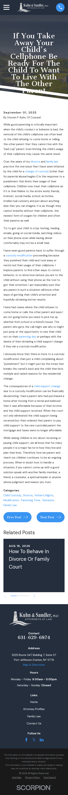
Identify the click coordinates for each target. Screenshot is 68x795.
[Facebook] (26, 740)
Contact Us (34, 723)
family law (52, 161)
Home (34, 702)
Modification (11, 500)
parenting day (27, 336)
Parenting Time (30, 500)
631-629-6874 (34, 637)
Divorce (28, 495)
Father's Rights (44, 495)
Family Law (10, 505)
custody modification (19, 255)
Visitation (48, 500)
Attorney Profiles (34, 709)
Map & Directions (34, 665)
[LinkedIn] (42, 740)
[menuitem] (16, 778)
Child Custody (12, 495)
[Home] (33, 7)
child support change (47, 386)
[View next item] (34, 595)
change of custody (37, 171)
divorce (35, 161)
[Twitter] (34, 740)
